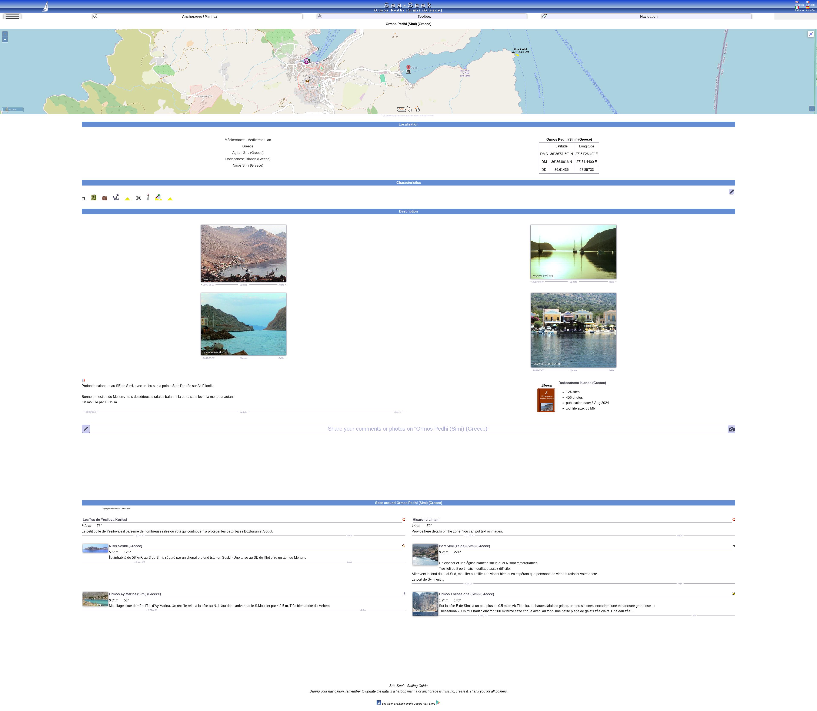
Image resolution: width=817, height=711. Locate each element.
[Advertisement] (408, 464)
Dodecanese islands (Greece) (247, 159)
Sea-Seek (408, 5)
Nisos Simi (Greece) (248, 165)
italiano (799, 10)
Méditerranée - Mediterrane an (248, 140)
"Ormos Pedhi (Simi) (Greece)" (408, 428)
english (799, 4)
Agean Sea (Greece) (247, 152)
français (810, 4)
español (810, 10)
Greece (247, 146)
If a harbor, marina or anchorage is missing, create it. (429, 691)
